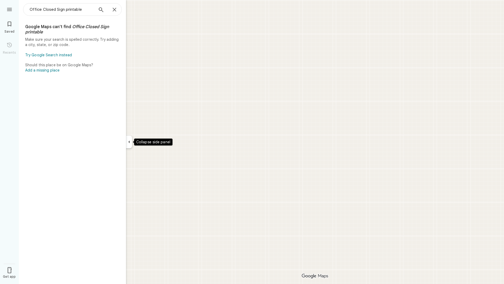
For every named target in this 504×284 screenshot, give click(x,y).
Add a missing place (42, 70)
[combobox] (62, 9)
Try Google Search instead (48, 55)
